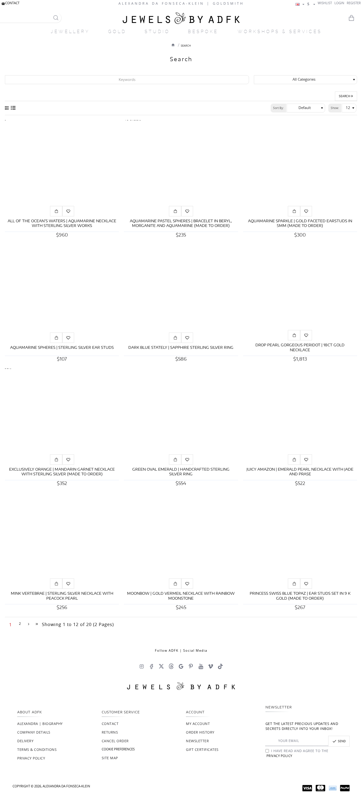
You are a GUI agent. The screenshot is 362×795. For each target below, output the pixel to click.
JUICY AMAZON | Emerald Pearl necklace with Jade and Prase (300, 472)
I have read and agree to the (297, 753)
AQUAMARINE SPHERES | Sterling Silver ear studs (62, 348)
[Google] (181, 666)
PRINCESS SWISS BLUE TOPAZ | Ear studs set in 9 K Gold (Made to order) (300, 596)
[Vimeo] (210, 666)
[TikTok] (220, 666)
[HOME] (173, 45)
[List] (13, 108)
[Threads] (171, 666)
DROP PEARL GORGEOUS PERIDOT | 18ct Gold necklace (300, 347)
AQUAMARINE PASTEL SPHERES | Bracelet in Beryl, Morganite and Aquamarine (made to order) (181, 223)
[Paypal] (345, 788)
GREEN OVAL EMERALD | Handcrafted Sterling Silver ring (181, 472)
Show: (335, 108)
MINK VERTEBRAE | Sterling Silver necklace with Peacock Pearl (62, 596)
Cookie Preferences (118, 749)
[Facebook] (151, 666)
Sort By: (278, 108)
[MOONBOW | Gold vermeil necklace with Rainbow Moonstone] (181, 535)
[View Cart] (354, 18)
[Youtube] (200, 666)
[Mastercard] (320, 788)
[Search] (55, 18)
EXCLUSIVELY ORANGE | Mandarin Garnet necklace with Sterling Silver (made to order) (62, 472)
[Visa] (307, 788)
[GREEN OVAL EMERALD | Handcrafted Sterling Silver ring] (181, 411)
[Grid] (6, 108)
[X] (161, 666)
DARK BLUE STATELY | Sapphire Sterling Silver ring (180, 348)
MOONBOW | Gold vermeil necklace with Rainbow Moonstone (181, 596)
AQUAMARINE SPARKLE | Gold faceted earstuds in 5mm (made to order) (300, 223)
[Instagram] (141, 666)
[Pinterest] (191, 666)
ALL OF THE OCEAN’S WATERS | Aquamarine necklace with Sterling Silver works (62, 223)
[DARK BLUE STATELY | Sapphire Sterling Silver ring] (181, 287)
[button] (56, 211)
